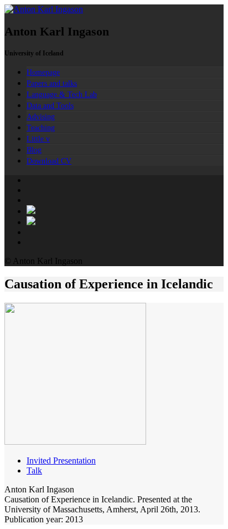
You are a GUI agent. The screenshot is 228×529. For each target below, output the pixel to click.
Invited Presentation (61, 460)
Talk (34, 470)
